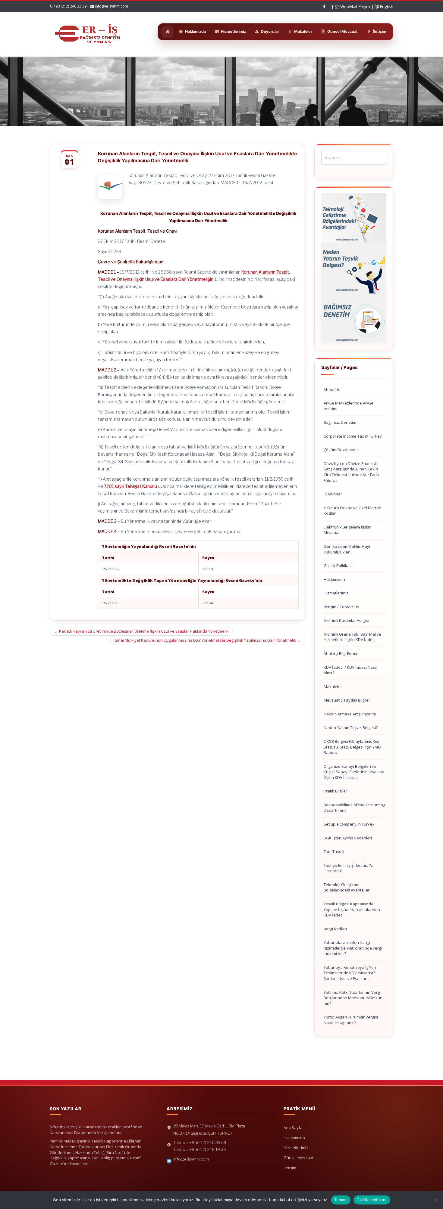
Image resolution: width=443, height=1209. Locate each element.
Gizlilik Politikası (338, 565)
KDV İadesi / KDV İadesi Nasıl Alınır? (350, 670)
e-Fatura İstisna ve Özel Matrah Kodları (352, 510)
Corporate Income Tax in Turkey (353, 436)
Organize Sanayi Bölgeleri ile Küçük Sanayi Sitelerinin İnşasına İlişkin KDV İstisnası (354, 772)
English (386, 6)
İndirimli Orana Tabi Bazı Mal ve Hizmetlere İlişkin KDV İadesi (352, 637)
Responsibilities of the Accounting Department (354, 807)
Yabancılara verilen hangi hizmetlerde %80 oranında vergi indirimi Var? (353, 948)
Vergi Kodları (335, 929)
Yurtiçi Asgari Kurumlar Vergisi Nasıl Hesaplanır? (351, 1019)
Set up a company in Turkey (349, 824)
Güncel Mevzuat (298, 1157)
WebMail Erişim (354, 6)
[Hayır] (435, 1200)
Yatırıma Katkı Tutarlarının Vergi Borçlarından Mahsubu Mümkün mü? (353, 998)
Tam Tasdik (334, 851)
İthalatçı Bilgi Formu (341, 653)
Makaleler (333, 686)
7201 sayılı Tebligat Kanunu (130, 486)
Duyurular (333, 494)
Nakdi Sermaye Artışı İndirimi (350, 714)
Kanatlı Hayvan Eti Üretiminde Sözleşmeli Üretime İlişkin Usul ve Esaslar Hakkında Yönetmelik (141, 631)
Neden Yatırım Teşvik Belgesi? (351, 727)
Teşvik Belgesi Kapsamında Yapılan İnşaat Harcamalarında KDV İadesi (352, 909)
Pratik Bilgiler (335, 791)
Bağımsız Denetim (340, 422)
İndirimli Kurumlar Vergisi (346, 620)
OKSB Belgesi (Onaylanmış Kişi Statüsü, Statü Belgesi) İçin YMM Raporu (352, 747)
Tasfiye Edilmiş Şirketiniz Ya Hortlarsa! (348, 868)
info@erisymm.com (111, 6)
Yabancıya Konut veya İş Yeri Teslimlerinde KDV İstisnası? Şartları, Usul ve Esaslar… (350, 973)
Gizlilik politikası (372, 1199)
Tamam (340, 1199)
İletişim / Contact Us (341, 606)
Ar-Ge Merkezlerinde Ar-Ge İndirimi (348, 405)
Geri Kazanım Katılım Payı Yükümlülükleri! (347, 549)
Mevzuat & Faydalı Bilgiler (347, 700)
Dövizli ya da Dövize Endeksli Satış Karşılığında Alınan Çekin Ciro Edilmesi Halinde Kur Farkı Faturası (351, 472)
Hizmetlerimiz (336, 593)
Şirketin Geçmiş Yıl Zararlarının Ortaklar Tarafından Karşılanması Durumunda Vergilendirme (96, 1129)
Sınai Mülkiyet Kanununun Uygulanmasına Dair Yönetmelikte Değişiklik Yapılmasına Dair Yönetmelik (208, 640)
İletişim (290, 1167)
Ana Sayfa (293, 1127)
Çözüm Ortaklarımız (342, 449)
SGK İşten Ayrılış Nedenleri (348, 838)
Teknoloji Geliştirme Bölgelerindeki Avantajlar (346, 887)
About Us (332, 389)
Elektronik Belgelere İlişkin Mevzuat (347, 529)
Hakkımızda (334, 579)
